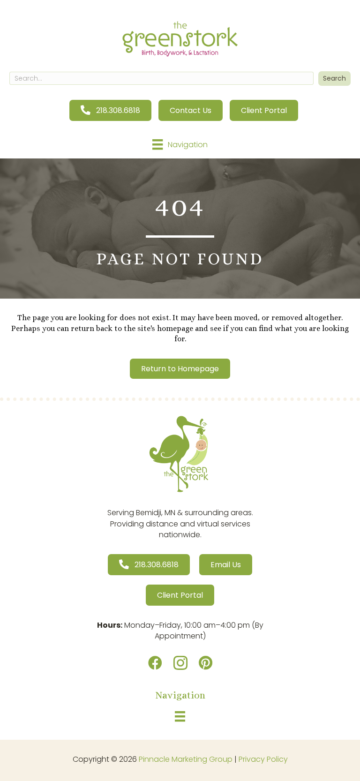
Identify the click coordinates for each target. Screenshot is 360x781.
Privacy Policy (263, 759)
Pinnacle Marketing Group (185, 759)
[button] (334, 78)
